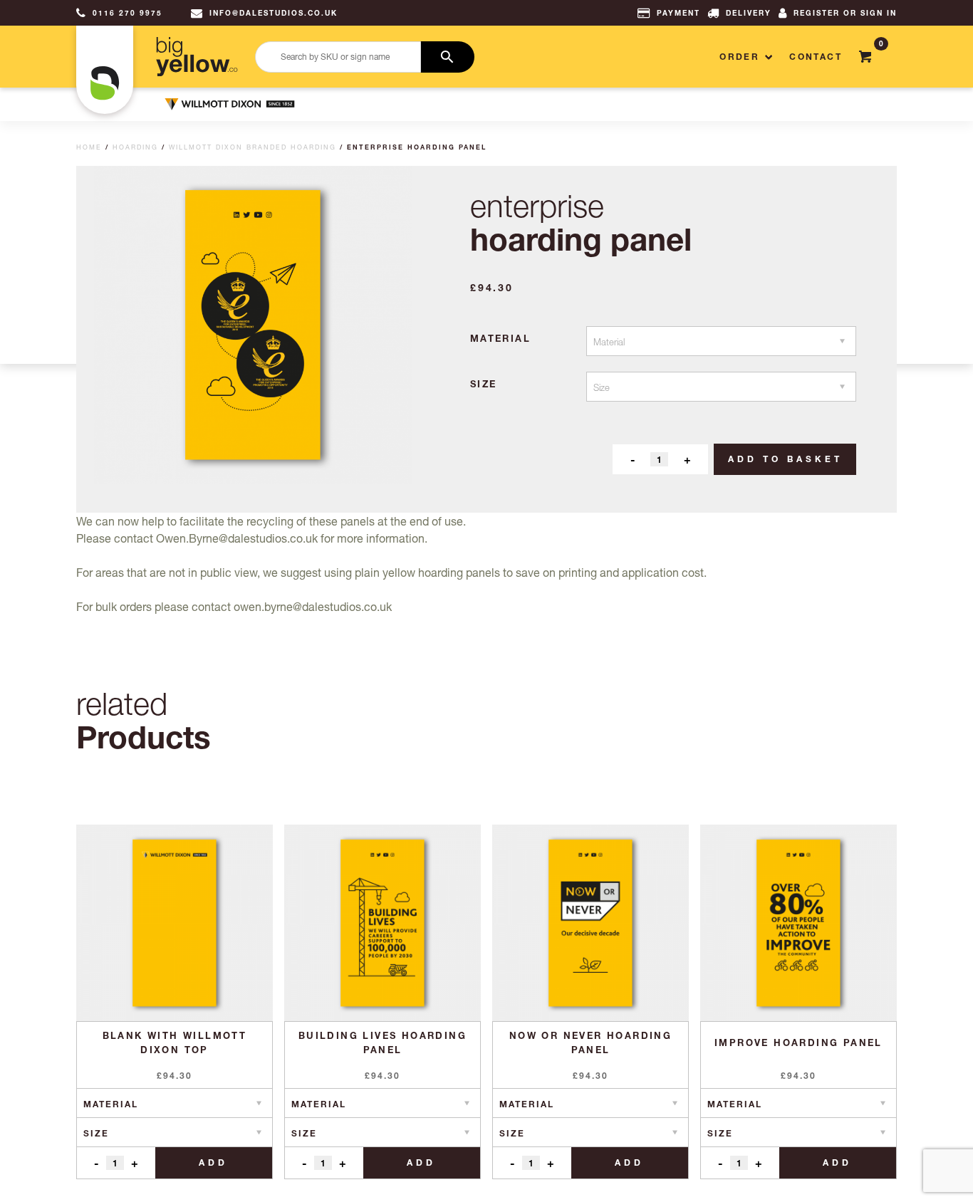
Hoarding (135, 147)
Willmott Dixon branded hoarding (252, 147)
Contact (815, 56)
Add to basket (785, 459)
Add (213, 1162)
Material (500, 338)
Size (483, 384)
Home (89, 147)
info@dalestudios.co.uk (273, 13)
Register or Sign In (845, 13)
